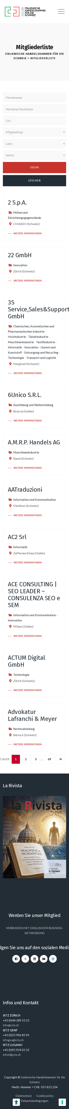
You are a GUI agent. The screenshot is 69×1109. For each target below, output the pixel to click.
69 (49, 759)
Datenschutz (24, 1095)
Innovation (20, 265)
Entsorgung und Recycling (41, 352)
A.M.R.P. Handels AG (34, 442)
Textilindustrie (45, 342)
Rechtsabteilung (24, 729)
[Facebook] (16, 959)
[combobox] (34, 132)
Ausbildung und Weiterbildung (33, 405)
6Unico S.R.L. (25, 395)
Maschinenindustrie (21, 342)
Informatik (15, 347)
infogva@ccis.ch (13, 1040)
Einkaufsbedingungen (34, 1100)
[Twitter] (25, 959)
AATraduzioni (25, 489)
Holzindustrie (17, 336)
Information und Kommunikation (34, 499)
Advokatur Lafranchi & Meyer (32, 715)
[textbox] (34, 132)
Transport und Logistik (41, 357)
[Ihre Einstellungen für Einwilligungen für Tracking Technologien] (62, 1102)
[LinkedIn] (34, 959)
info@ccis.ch (11, 1025)
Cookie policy (44, 1095)
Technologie (16, 357)
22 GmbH (20, 255)
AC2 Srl (17, 537)
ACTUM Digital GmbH (26, 661)
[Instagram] (53, 959)
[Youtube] (44, 959)
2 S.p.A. (17, 202)
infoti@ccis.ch (12, 1054)
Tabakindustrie (38, 336)
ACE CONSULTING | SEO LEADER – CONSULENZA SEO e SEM (34, 595)
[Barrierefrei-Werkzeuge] (16, 1102)
